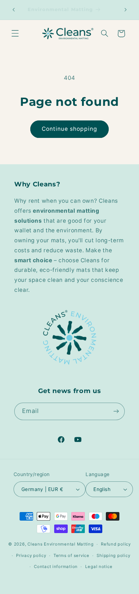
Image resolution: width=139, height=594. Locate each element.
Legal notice (99, 566)
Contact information (56, 566)
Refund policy (116, 544)
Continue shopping (70, 128)
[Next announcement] (125, 9)
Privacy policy (31, 555)
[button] (15, 33)
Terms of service (71, 555)
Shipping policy (113, 555)
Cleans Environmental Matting (60, 544)
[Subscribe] (116, 411)
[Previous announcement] (13, 9)
